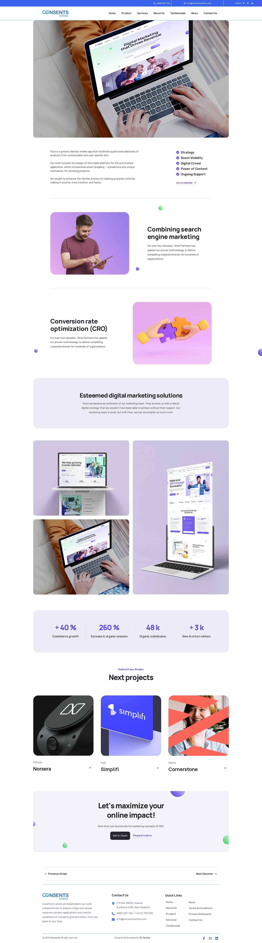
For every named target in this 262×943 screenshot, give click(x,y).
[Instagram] (248, 3)
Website (172, 763)
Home (112, 13)
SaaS (103, 763)
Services (142, 13)
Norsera (42, 768)
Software (37, 762)
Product (126, 13)
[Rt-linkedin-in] (252, 3)
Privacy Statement (200, 914)
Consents (55, 937)
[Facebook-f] (244, 3)
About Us (159, 13)
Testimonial (173, 925)
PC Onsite (144, 937)
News (194, 13)
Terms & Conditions (200, 908)
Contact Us (210, 13)
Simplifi (110, 769)
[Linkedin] (216, 938)
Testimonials (178, 13)
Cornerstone (183, 769)
